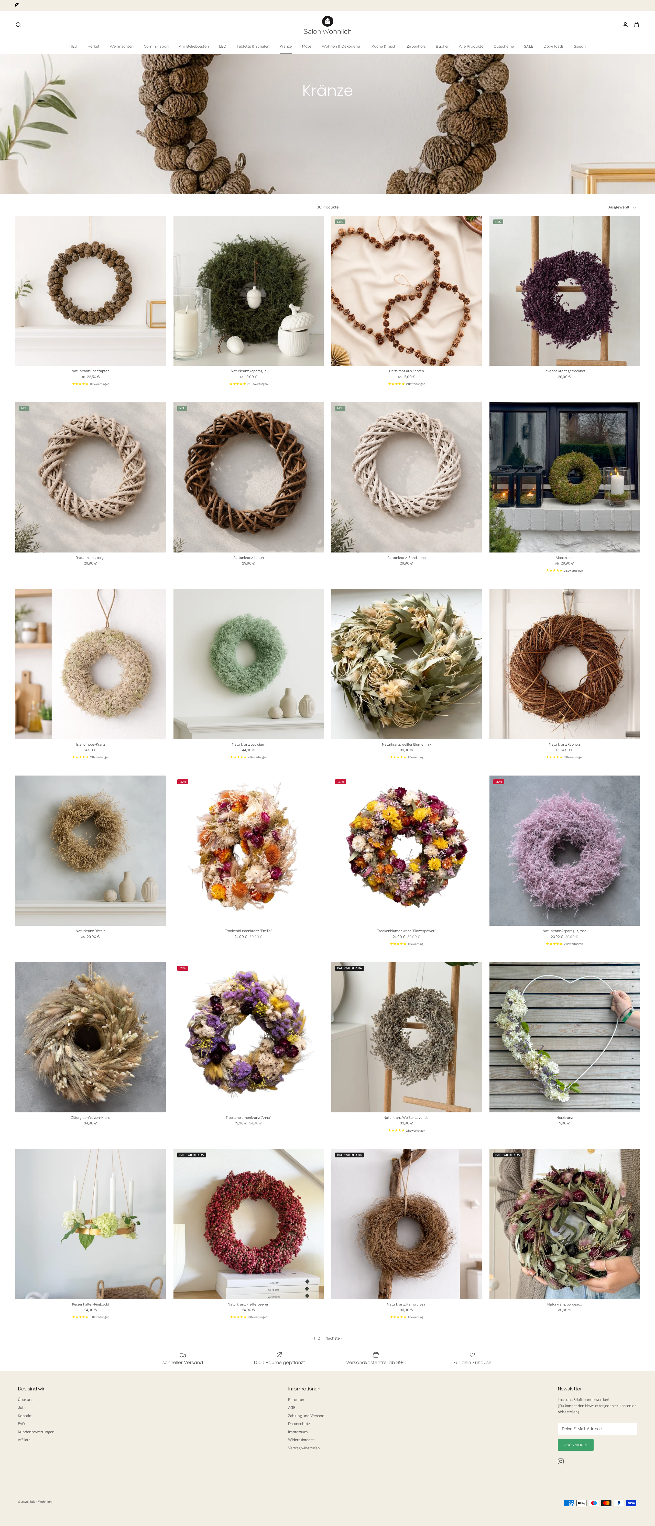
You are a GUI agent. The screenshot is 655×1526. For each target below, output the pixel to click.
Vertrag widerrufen (304, 1448)
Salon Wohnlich (40, 1502)
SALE (528, 46)
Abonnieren (575, 1445)
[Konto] (624, 25)
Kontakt (25, 1416)
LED (222, 46)
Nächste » (333, 1338)
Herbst (94, 46)
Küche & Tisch (384, 46)
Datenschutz (299, 1424)
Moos (307, 46)
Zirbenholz (416, 46)
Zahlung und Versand (306, 1416)
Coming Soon (156, 46)
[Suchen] (18, 25)
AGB (292, 1407)
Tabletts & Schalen (253, 46)
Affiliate (24, 1440)
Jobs (22, 1407)
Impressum (298, 1432)
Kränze (286, 46)
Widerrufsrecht (301, 1440)
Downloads (553, 46)
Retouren (296, 1399)
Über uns (25, 1399)
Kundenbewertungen (36, 1432)
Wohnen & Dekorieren (341, 46)
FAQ (21, 1424)
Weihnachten (122, 46)
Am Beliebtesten (194, 46)
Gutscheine (504, 46)
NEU (73, 46)
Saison (580, 46)
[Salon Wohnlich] (327, 25)
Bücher (442, 46)
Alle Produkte (471, 46)
